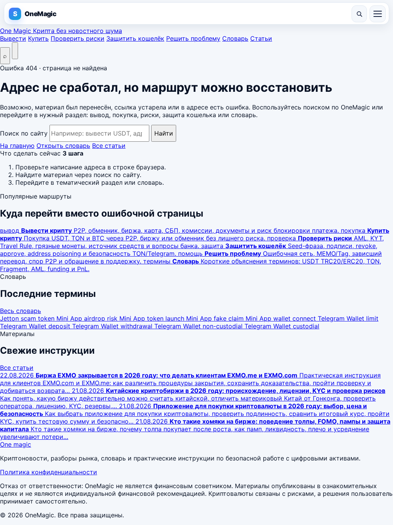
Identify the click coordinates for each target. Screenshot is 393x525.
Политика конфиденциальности (48, 472)
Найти (163, 133)
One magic (15, 444)
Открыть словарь (63, 145)
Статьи (261, 38)
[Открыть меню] (378, 13)
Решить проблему (193, 38)
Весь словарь (20, 311)
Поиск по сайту (24, 133)
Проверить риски (77, 38)
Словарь (235, 38)
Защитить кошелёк (135, 38)
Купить (38, 38)
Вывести (13, 38)
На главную (17, 145)
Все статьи (108, 145)
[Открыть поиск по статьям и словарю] (359, 13)
